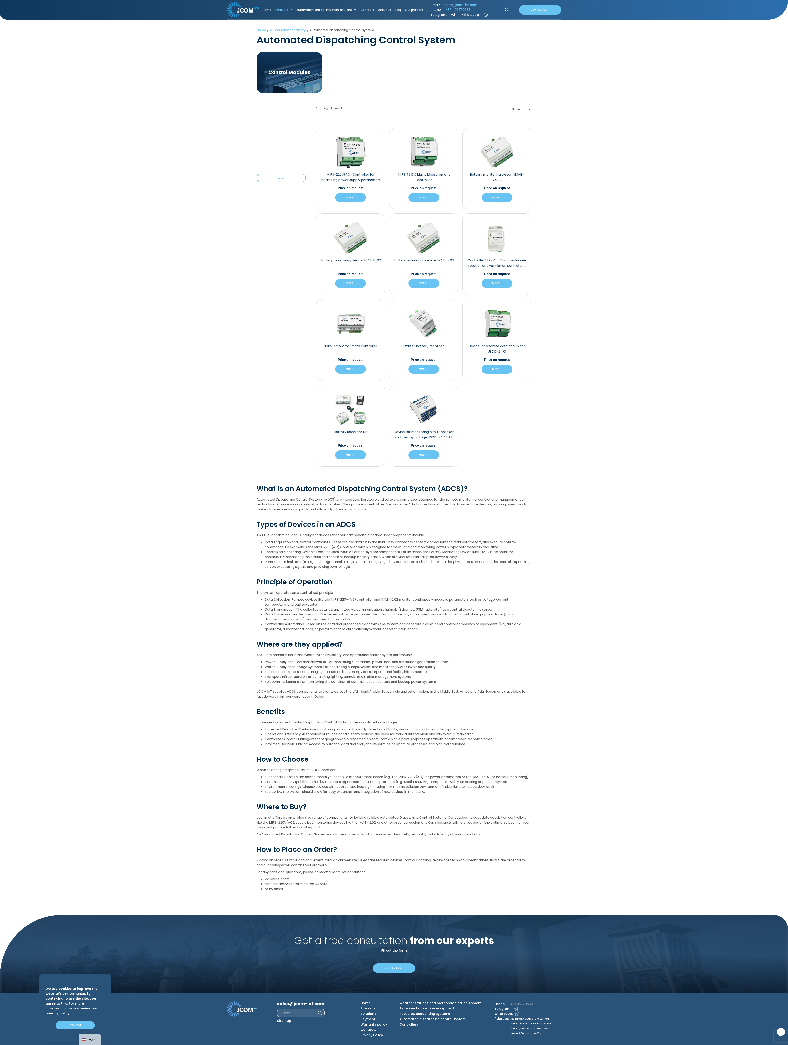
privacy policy (58, 1013)
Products (280, 10)
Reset (281, 178)
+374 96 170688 (455, 9)
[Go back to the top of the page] (781, 1032)
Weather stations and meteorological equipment (440, 1003)
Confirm (75, 1025)
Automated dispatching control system (432, 1019)
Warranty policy (374, 1024)
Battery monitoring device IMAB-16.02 (350, 260)
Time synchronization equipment (426, 1008)
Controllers (408, 1024)
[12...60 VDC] (258, 122)
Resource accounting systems (424, 1014)
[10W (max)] (258, 159)
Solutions (368, 1014)
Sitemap (284, 1021)
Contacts (366, 10)
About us (383, 10)
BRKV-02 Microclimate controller (350, 346)
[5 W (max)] (258, 164)
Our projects (413, 10)
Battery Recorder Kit (350, 432)
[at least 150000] (258, 141)
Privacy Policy (372, 1035)
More (348, 197)
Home (265, 10)
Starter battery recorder (423, 346)
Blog (397, 10)
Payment (368, 1019)
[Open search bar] (504, 10)
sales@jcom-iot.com (458, 5)
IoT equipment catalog (287, 30)
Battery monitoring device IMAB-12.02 (424, 260)
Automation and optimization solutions (323, 10)
